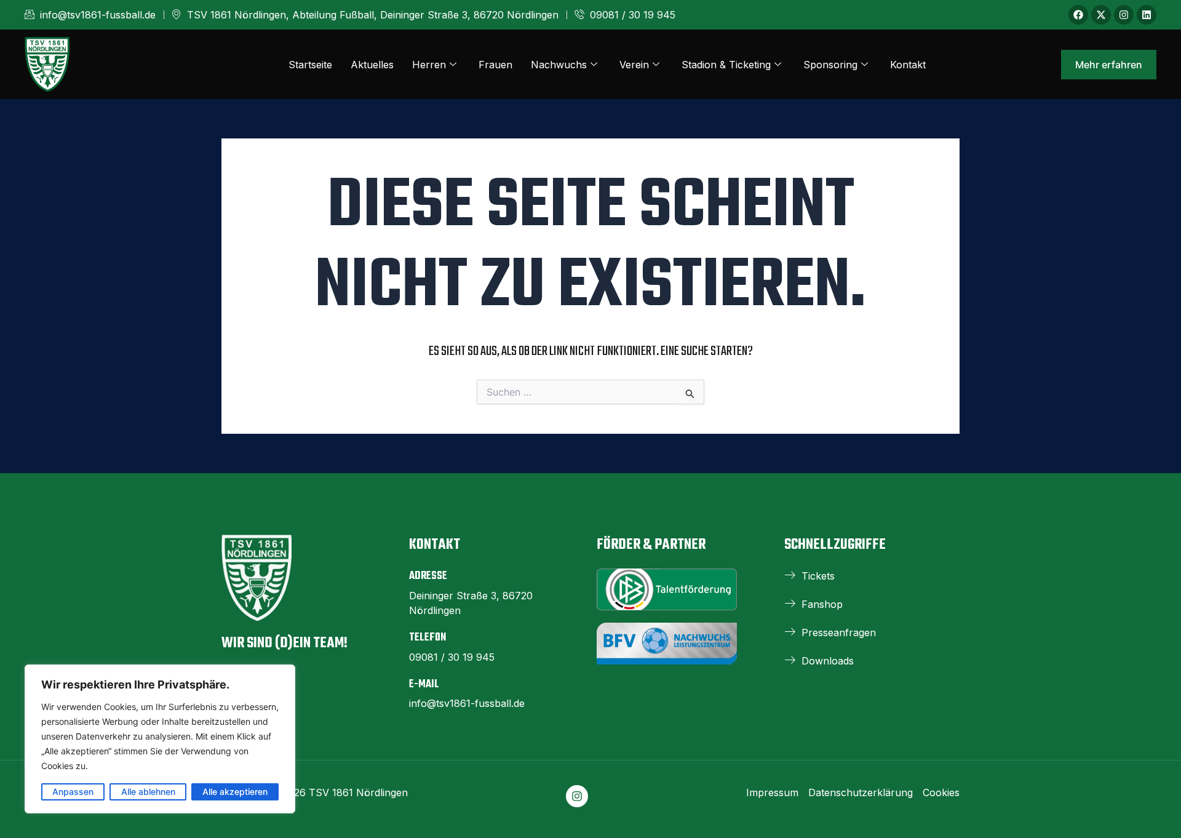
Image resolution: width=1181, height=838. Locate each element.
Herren (429, 64)
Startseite (310, 64)
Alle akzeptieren (235, 791)
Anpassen (72, 791)
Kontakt (908, 64)
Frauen (495, 64)
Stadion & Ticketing (726, 64)
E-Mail (424, 684)
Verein (634, 64)
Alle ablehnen (148, 791)
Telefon (427, 637)
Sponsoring (830, 64)
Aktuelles (372, 64)
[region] (160, 738)
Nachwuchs (559, 64)
